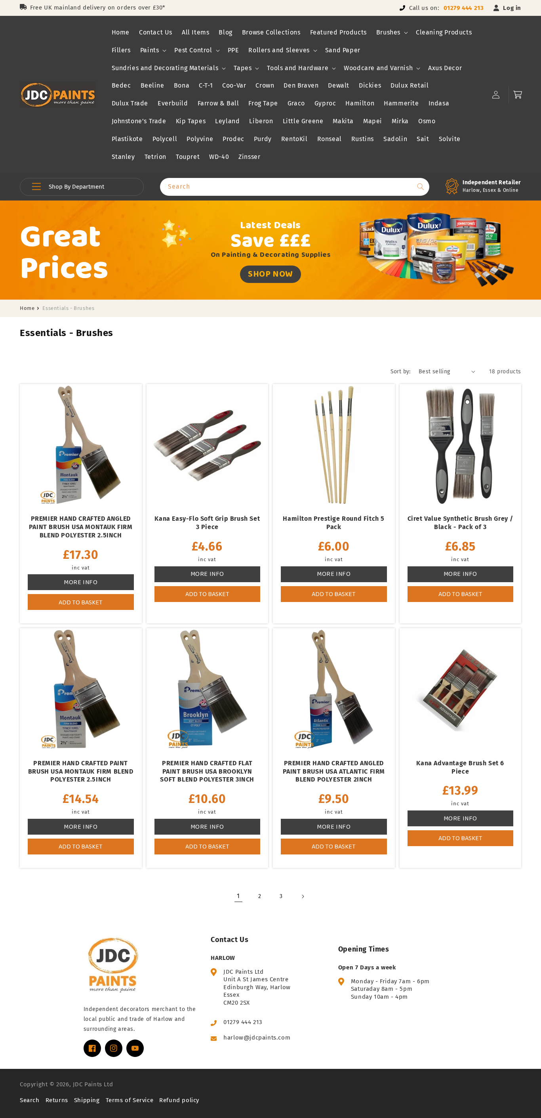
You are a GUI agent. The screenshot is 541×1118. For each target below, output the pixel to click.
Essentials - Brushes (68, 308)
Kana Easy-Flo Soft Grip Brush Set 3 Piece (207, 523)
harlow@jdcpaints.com (256, 1037)
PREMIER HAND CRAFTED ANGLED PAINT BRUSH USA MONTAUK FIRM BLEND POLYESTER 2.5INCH (81, 527)
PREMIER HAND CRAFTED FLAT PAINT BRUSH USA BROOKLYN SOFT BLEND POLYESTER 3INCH (207, 771)
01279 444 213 (464, 7)
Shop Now (270, 273)
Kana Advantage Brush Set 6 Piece (460, 767)
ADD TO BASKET (81, 602)
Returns (57, 1100)
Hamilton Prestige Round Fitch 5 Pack (334, 523)
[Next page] (302, 896)
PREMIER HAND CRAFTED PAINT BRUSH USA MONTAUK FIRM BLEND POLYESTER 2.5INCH (80, 771)
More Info (80, 582)
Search (30, 1100)
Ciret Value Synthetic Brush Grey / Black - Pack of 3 (460, 523)
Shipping (87, 1100)
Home (27, 308)
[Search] (420, 186)
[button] (391, 33)
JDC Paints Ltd (93, 1084)
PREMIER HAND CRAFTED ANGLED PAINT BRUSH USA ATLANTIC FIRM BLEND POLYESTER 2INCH (334, 771)
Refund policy (179, 1100)
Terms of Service (130, 1100)
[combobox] (294, 187)
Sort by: (401, 371)
